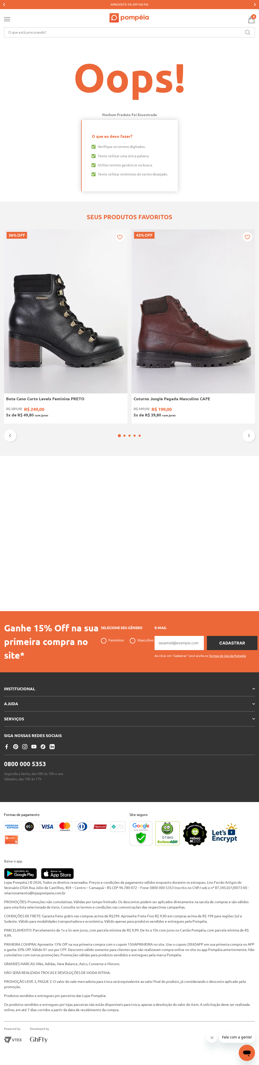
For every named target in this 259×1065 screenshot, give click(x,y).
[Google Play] (22, 874)
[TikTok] (43, 746)
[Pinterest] (15, 746)
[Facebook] (6, 746)
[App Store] (57, 874)
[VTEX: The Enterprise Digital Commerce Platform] (13, 1040)
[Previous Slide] (4, 5)
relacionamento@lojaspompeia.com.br (35, 893)
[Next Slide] (255, 5)
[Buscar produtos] (248, 32)
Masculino (145, 640)
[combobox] (129, 32)
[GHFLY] (39, 1040)
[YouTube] (33, 746)
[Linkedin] (52, 746)
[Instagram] (24, 746)
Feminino (116, 640)
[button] (119, 435)
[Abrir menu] (7, 20)
